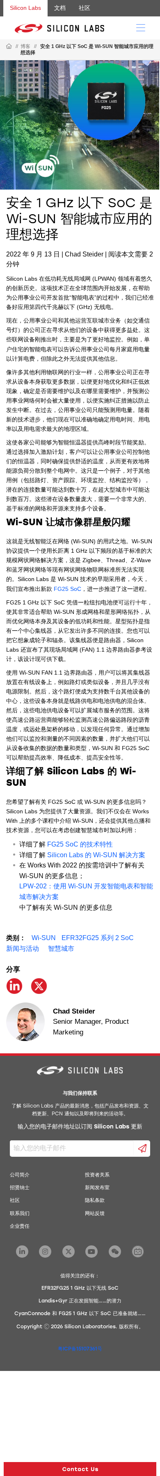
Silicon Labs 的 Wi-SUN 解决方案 (96, 854)
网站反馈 (95, 1213)
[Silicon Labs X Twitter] (68, 1251)
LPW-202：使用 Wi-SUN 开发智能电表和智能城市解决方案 (86, 891)
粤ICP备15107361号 (80, 1349)
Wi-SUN (44, 937)
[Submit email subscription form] (142, 1148)
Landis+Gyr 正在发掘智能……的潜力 (80, 1301)
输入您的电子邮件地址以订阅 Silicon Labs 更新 (80, 1127)
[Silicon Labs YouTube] (91, 1251)
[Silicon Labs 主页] (9, 46)
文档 (60, 8)
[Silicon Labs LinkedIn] (22, 1251)
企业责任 (20, 1226)
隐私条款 (95, 1200)
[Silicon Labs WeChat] (115, 1251)
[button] (80, 1469)
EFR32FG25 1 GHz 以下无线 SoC (80, 1288)
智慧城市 (61, 948)
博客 (25, 46)
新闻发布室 (97, 1187)
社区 (84, 8)
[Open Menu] (140, 27)
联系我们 (20, 1213)
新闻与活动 (22, 948)
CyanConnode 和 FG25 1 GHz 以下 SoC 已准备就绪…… (80, 1313)
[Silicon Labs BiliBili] (138, 1251)
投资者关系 (97, 1175)
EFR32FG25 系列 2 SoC (98, 937)
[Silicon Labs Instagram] (45, 1251)
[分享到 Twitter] (39, 986)
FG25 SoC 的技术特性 (80, 844)
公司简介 (20, 1175)
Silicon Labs (25, 8)
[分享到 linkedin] (14, 986)
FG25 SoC (67, 589)
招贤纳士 (20, 1187)
